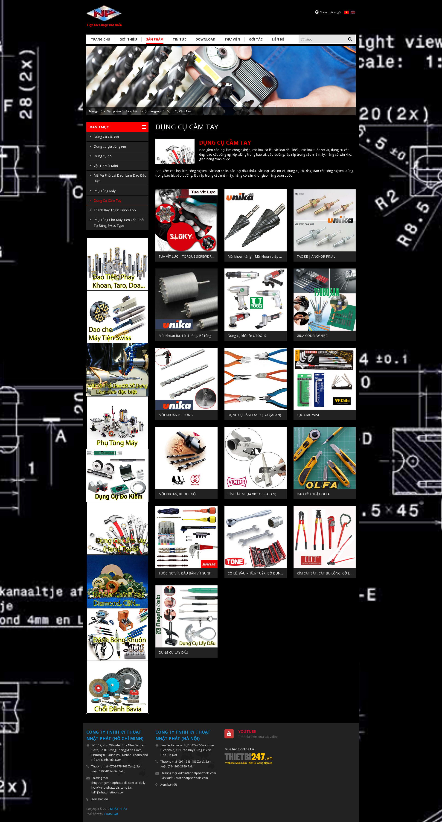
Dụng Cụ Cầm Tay (179, 111)
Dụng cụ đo (103, 156)
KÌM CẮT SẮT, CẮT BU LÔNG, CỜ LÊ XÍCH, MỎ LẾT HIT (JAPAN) (326, 573)
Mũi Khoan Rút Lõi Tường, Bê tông (185, 335)
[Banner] (221, 80)
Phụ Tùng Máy (105, 191)
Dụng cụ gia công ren (110, 146)
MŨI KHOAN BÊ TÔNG (176, 415)
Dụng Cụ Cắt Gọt (106, 136)
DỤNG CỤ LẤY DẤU (173, 652)
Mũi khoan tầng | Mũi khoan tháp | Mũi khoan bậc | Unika (257, 256)
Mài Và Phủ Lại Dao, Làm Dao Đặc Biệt (120, 178)
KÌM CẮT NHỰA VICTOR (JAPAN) (252, 494)
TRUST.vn (111, 814)
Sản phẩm (154, 39)
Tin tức (179, 39)
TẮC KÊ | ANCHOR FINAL (316, 256)
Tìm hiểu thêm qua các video (258, 737)
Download (205, 39)
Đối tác (256, 39)
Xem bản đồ (99, 799)
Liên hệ (278, 39)
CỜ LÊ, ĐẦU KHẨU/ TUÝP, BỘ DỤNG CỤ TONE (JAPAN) (257, 573)
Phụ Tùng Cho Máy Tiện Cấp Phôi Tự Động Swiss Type (119, 223)
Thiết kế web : (94, 814)
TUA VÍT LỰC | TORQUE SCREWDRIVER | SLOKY (188, 256)
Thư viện (232, 39)
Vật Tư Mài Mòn (106, 165)
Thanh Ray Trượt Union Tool (115, 210)
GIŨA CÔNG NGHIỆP (312, 335)
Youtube (247, 731)
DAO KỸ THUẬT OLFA (313, 494)
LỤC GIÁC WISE (308, 415)
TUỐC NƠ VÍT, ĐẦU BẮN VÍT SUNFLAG (188, 573)
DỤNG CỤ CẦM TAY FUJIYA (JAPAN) (254, 415)
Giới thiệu (128, 39)
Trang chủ (100, 39)
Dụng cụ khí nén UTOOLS (247, 335)
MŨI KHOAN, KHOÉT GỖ (177, 494)
